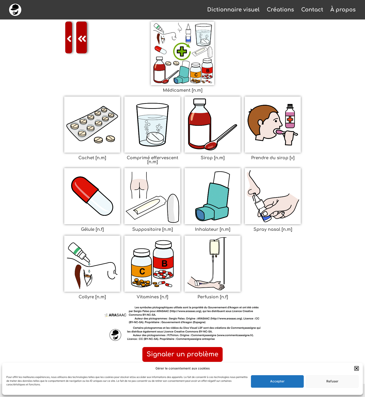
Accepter (277, 381)
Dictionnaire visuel (233, 10)
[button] (356, 368)
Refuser (332, 381)
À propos (343, 10)
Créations (280, 10)
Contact (312, 10)
